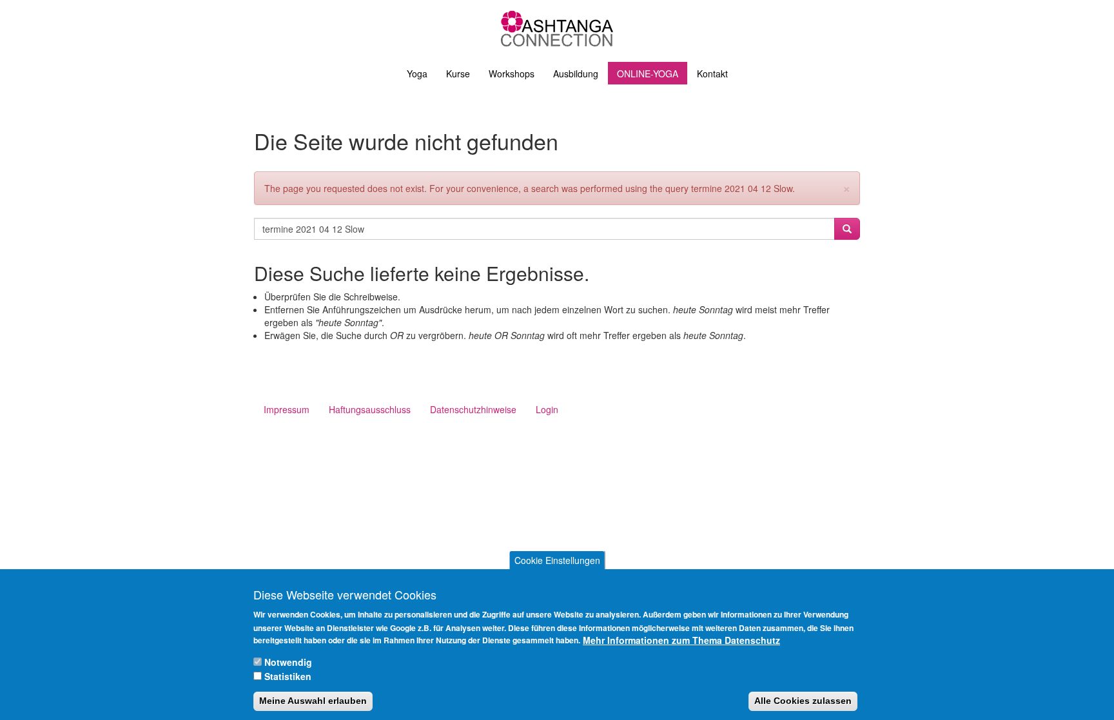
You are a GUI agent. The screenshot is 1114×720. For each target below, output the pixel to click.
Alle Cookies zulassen (803, 701)
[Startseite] (557, 28)
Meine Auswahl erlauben (313, 701)
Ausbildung (575, 73)
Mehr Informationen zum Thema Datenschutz (681, 640)
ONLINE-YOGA (647, 73)
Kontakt (712, 73)
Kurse (458, 73)
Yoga (417, 73)
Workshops (511, 73)
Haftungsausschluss (370, 409)
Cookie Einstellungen (557, 560)
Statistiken (287, 676)
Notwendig (288, 662)
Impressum (286, 409)
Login (547, 409)
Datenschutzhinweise (473, 409)
